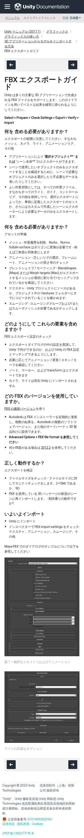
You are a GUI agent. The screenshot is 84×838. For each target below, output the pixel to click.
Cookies (37, 824)
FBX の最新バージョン (20, 408)
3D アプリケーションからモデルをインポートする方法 (38, 43)
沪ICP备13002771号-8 (18, 833)
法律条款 (8, 824)
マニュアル (12, 18)
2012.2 (46, 447)
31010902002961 (40, 819)
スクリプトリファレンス (40, 18)
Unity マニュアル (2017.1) (22, 31)
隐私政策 (23, 824)
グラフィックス (57, 31)
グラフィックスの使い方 (21, 36)
